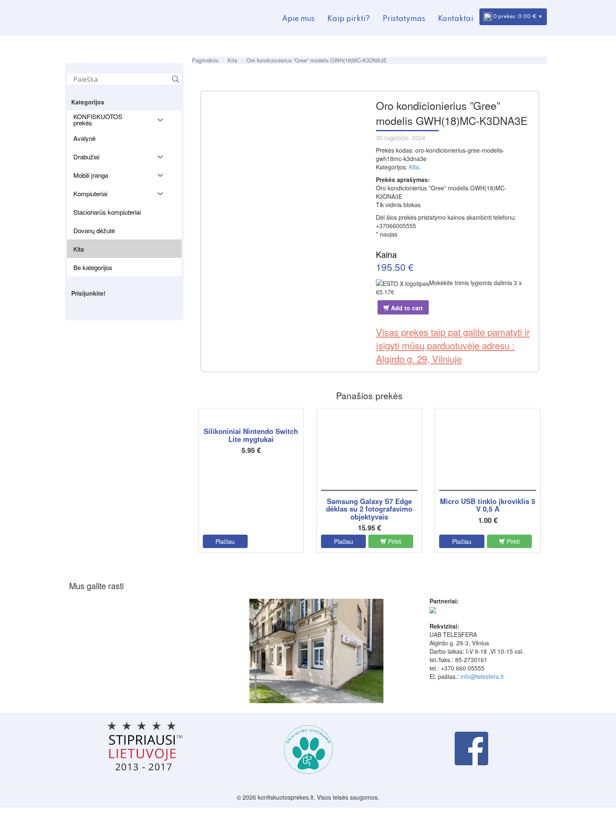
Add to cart (406, 308)
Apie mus (298, 19)
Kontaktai (455, 19)
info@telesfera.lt (482, 676)
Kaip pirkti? (348, 19)
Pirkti (393, 541)
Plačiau (225, 541)
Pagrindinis (205, 60)
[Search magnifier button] (175, 79)
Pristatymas (404, 19)
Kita (232, 60)
